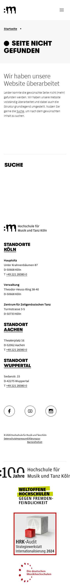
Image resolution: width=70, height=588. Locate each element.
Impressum (21, 438)
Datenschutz (10, 438)
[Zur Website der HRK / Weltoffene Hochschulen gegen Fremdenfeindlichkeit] (35, 495)
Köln (10, 249)
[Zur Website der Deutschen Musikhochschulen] (35, 572)
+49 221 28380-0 (16, 274)
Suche (20, 111)
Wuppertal (17, 365)
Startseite (10, 29)
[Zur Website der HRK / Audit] (35, 534)
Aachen (13, 329)
